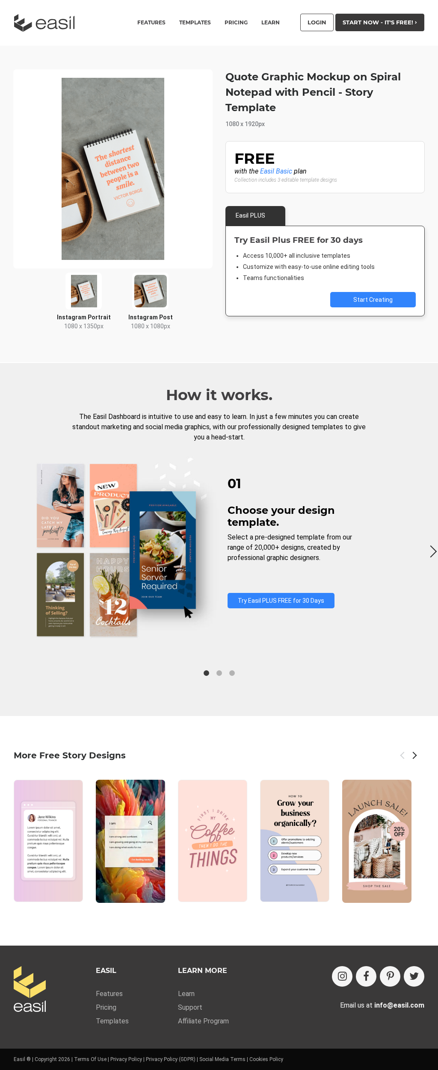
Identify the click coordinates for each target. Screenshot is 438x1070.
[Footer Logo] (30, 990)
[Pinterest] (390, 976)
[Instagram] (342, 976)
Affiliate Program (203, 1021)
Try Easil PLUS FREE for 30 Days (281, 600)
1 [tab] (206, 673)
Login (317, 22)
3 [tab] (232, 673)
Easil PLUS (250, 215)
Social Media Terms (222, 1059)
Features (109, 994)
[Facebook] (366, 976)
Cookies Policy (266, 1059)
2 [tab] (219, 673)
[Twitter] (414, 976)
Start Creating (373, 299)
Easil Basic (276, 171)
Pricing (236, 23)
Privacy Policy (126, 1059)
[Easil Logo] (47, 23)
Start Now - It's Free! (379, 22)
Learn (270, 23)
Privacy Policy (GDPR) (170, 1059)
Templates (112, 1021)
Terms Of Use (90, 1059)
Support (190, 1007)
